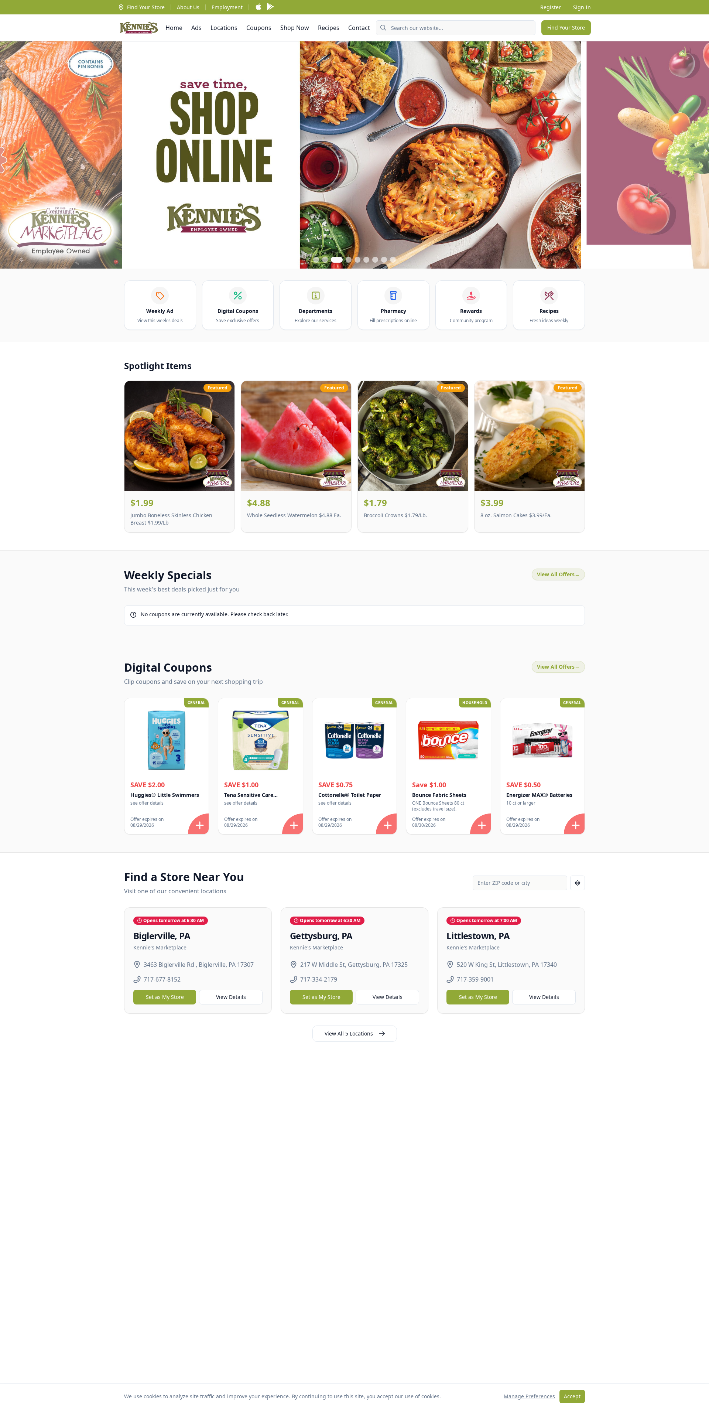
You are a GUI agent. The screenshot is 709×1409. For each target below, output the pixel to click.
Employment (227, 7)
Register (550, 7)
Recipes (328, 28)
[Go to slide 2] (325, 260)
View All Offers (558, 574)
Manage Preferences (529, 1396)
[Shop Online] (354, 154)
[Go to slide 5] (357, 260)
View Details (231, 996)
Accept (572, 1396)
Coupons (258, 28)
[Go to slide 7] (375, 260)
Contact (359, 28)
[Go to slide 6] (366, 260)
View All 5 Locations (349, 1033)
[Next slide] (697, 155)
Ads (196, 28)
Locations (223, 28)
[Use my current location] (577, 883)
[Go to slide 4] (349, 260)
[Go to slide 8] (384, 260)
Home (173, 28)
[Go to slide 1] (316, 260)
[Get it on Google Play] (270, 7)
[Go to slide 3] (337, 260)
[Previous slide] (12, 155)
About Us (188, 7)
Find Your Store (146, 7)
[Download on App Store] (258, 7)
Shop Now (294, 28)
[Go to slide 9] (393, 260)
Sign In (582, 7)
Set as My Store (165, 996)
